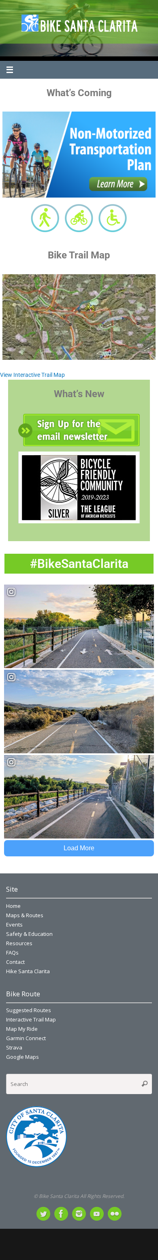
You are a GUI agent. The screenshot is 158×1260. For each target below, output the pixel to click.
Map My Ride (22, 1028)
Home (13, 906)
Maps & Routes (24, 915)
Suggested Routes (28, 1010)
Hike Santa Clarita (28, 971)
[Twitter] (43, 1214)
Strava (14, 1047)
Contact (15, 961)
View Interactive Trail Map (32, 375)
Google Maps (22, 1056)
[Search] (144, 1084)
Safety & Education (29, 933)
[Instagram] (79, 1214)
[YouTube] (97, 1214)
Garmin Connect (26, 1038)
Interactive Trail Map (31, 1019)
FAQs (12, 952)
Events (14, 924)
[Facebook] (61, 1214)
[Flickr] (115, 1214)
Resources (19, 943)
